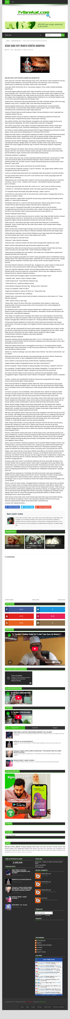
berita (41, 848)
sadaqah (29, 852)
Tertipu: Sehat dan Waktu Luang (19, 2)
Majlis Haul (40, 850)
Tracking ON (54, 994)
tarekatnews (49, 848)
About (27, 1007)
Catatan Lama (61, 599)
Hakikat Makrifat (26, 846)
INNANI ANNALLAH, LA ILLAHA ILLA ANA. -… (49, 973)
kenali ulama (9, 848)
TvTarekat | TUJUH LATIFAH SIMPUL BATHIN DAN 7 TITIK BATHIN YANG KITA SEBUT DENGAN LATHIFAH (22, 889)
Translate (47, 915)
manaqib (53, 850)
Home (22, 1007)
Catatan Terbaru (9, 599)
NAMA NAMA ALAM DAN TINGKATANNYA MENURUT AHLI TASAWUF (21, 871)
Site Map (39, 1007)
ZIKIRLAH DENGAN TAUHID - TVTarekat (45, 990)
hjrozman (39, 949)
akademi (35, 848)
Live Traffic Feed (49, 959)
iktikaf (19, 852)
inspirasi (47, 850)
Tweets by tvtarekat (10, 835)
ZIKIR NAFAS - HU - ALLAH (19, 905)
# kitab (13, 850)
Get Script (43, 994)
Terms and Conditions (58, 1007)
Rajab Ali (39, 943)
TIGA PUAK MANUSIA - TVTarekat (48, 977)
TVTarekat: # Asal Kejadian (50, 993)
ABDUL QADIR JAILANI (24, 850)
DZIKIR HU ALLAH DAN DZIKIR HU (21, 879)
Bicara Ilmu (10, 846)
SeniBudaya (59, 848)
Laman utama (35, 599)
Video (33, 850)
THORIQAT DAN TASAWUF (44, 945)
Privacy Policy (47, 1007)
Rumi (15, 852)
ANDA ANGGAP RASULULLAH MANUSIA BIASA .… (48, 966)
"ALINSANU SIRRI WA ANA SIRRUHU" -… (45, 970)
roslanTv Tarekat (41, 952)
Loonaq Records (41, 940)
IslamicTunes (43, 1001)
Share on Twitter (29, 507)
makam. (23, 852)
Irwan (44, 898)
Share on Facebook (14, 507)
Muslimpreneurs (39, 867)
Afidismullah (46, 873)
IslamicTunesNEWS (40, 865)
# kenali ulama (57, 846)
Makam (60, 850)
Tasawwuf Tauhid (23, 848)
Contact (33, 1007)
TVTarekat (38, 980)
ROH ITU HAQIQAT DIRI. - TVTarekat (49, 963)
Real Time (48, 994)
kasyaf (11, 852)
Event (6, 850)
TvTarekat (39, 947)
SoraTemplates (29, 1001)
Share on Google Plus (44, 507)
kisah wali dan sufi (29, 49)
